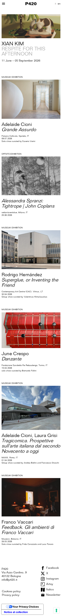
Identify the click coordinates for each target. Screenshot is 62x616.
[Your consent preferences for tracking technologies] (56, 610)
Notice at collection (16, 612)
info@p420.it (9, 580)
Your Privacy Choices (25, 606)
